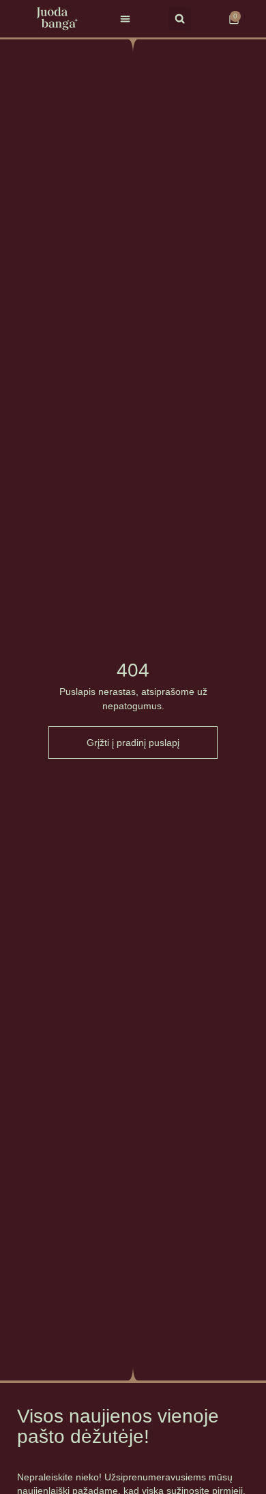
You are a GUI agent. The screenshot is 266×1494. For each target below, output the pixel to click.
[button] (125, 19)
